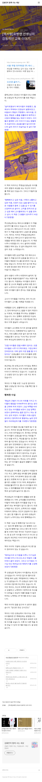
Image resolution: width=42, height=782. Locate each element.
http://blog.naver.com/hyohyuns (18, 79)
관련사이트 (5, 770)
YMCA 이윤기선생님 (8, 774)
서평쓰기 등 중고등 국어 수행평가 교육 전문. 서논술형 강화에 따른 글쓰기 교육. (14, 86)
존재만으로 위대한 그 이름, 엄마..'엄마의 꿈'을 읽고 (16, 678)
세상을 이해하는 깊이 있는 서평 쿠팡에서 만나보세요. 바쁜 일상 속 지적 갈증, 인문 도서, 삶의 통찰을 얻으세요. (21, 70)
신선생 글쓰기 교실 (13, 82)
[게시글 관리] (14, 650)
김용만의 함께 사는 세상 (10, 3)
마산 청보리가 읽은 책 (12, 657)
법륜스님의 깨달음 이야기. (14, 668)
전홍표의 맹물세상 (7, 777)
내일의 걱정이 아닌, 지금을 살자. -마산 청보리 (16, 747)
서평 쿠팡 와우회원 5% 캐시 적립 (21, 65)
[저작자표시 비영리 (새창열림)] (28, 650)
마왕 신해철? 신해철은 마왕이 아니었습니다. (16, 671)
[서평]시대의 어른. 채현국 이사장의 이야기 (16, 662)
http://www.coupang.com (16, 62)
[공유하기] (11, 650)
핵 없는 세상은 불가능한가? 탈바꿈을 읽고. (16, 684)
